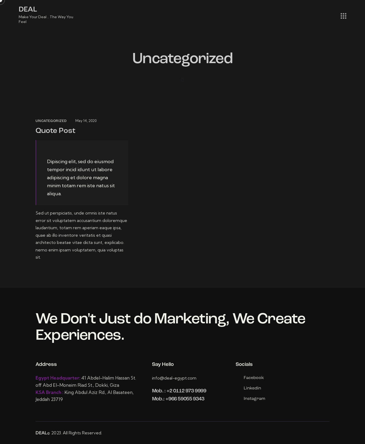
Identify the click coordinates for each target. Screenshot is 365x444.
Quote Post (55, 131)
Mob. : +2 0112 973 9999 (179, 391)
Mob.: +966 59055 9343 (178, 399)
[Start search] (329, 16)
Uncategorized (51, 121)
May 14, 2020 (85, 120)
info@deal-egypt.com (174, 378)
